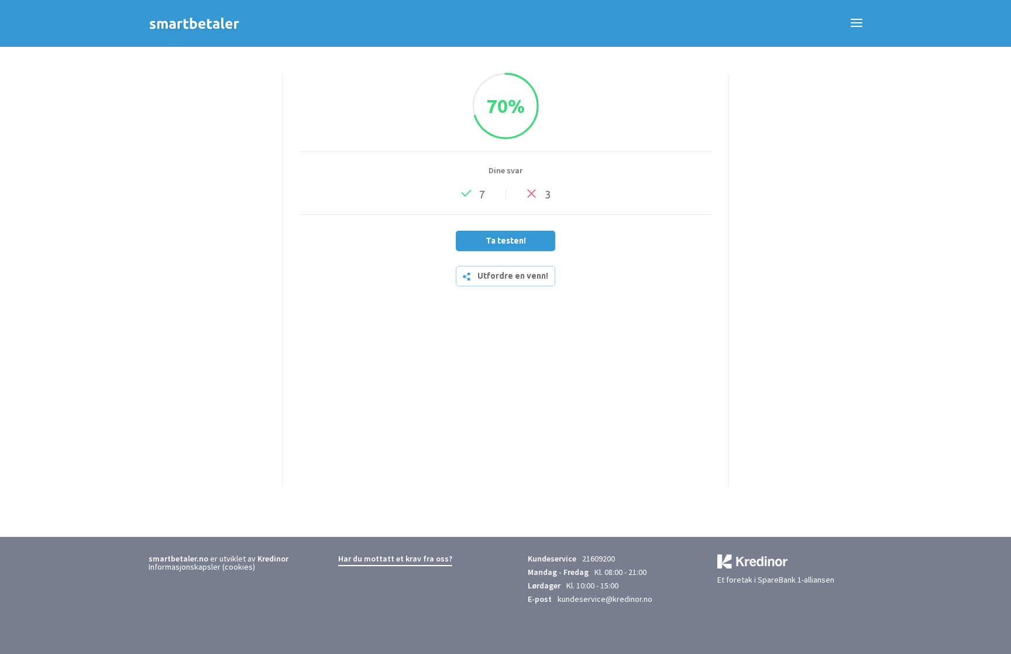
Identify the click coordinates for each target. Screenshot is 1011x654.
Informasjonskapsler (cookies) (202, 566)
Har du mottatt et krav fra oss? (395, 558)
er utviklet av (203, 558)
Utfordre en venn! (512, 275)
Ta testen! (506, 240)
